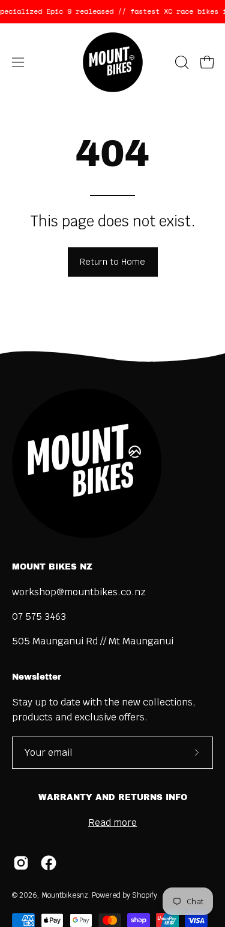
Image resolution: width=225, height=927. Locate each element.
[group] (112, 11)
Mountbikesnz (64, 895)
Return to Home (112, 261)
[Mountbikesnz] (113, 62)
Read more (112, 822)
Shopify (144, 895)
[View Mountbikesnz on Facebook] (49, 863)
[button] (180, 62)
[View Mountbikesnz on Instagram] (21, 863)
